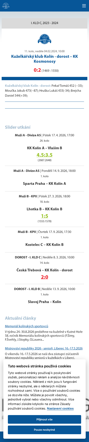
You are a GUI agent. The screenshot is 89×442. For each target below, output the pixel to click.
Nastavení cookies (60, 408)
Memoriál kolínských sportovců (26, 326)
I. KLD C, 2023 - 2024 (44, 23)
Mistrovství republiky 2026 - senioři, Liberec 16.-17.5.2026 (44, 348)
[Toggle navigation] (84, 5)
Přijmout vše (44, 419)
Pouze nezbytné (44, 429)
